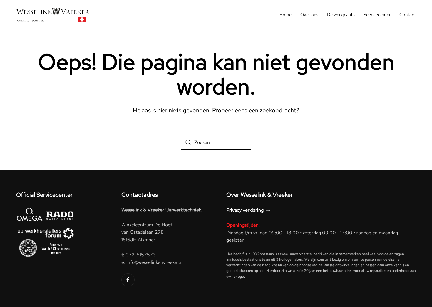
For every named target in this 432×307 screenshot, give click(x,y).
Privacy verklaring (245, 210)
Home (285, 15)
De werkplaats (341, 15)
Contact (407, 15)
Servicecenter (377, 15)
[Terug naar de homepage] (53, 14)
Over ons (309, 15)
